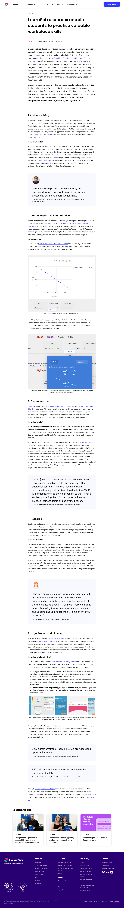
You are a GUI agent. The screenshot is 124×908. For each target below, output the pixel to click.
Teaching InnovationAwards (86, 875)
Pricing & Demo (112, 4)
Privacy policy (114, 901)
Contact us (105, 865)
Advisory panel (84, 865)
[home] (12, 4)
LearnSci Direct (40, 871)
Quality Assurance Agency (42, 134)
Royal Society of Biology (55, 638)
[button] (30, 4)
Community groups (86, 868)
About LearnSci (62, 881)
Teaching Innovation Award (45, 789)
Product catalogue (41, 868)
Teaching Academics (64, 862)
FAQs (37, 877)
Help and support (108, 868)
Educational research (86, 879)
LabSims (56, 158)
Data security (93, 901)
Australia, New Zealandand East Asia (87, 886)
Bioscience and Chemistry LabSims (64, 662)
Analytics (38, 883)
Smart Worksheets (41, 865)
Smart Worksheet (45, 160)
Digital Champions (85, 871)
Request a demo (107, 862)
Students (60, 873)
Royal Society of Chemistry (47, 641)
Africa (81, 882)
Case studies (39, 874)
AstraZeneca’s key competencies (62, 406)
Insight (30, 14)
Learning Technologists (64, 865)
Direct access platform (83, 442)
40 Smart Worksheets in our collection (53, 244)
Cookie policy (104, 901)
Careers (59, 884)
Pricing (37, 880)
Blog (58, 887)
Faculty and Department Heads (65, 869)
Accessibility (61, 890)
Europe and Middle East (87, 890)
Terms (85, 901)
